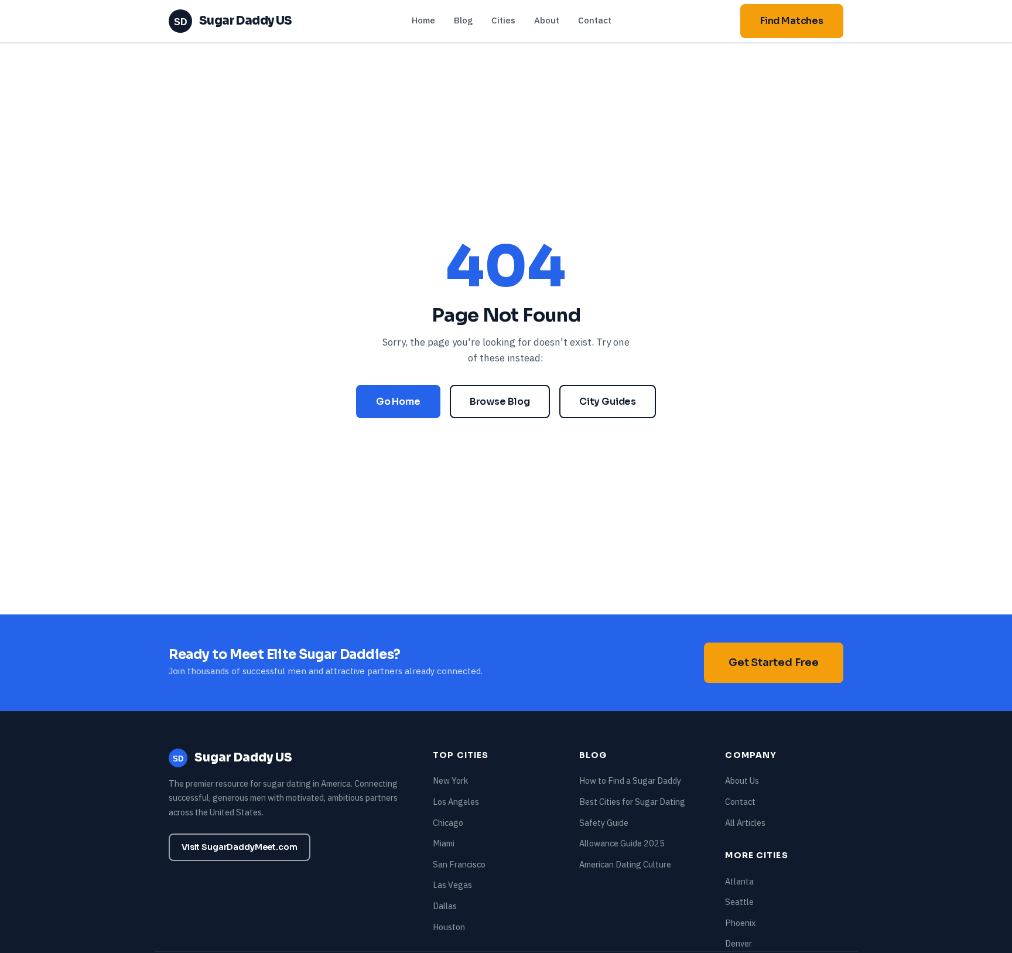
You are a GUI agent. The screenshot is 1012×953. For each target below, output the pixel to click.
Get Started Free (774, 662)
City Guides (607, 401)
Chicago (448, 822)
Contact (594, 20)
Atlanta (739, 881)
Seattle (739, 901)
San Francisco (459, 864)
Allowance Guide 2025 (622, 843)
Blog (463, 20)
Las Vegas (452, 884)
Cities (503, 20)
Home (423, 20)
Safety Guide (603, 822)
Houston (449, 926)
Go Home (398, 401)
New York (450, 780)
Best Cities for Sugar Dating (632, 801)
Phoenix (740, 922)
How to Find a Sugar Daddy (630, 780)
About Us (742, 780)
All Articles (745, 822)
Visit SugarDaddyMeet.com (240, 847)
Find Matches (791, 21)
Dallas (445, 905)
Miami (443, 843)
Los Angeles (456, 801)
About (546, 20)
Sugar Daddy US (233, 20)
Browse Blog (500, 401)
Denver (738, 943)
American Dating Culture (625, 864)
